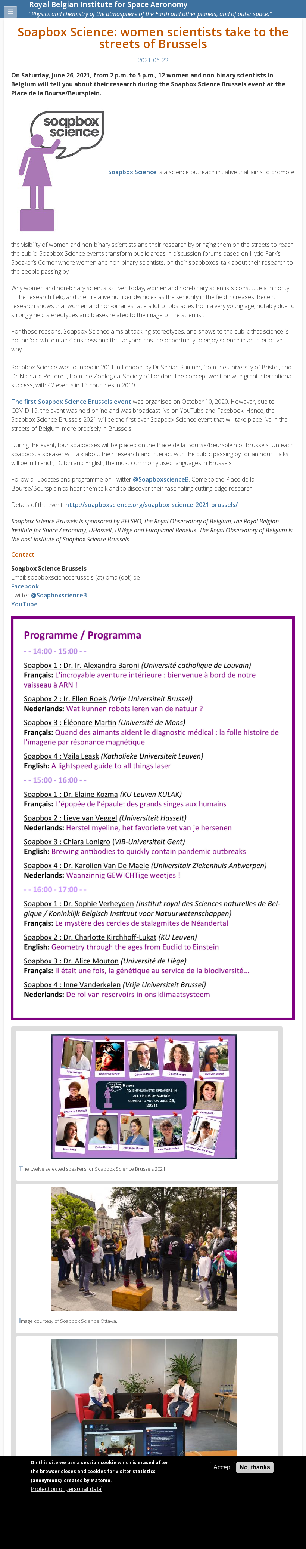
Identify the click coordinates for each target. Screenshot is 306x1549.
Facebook (25, 586)
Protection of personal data (66, 1489)
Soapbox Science (132, 172)
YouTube (24, 604)
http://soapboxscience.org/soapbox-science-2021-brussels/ (151, 505)
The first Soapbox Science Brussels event (71, 401)
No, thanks (255, 1467)
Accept (222, 1467)
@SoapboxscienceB (161, 479)
